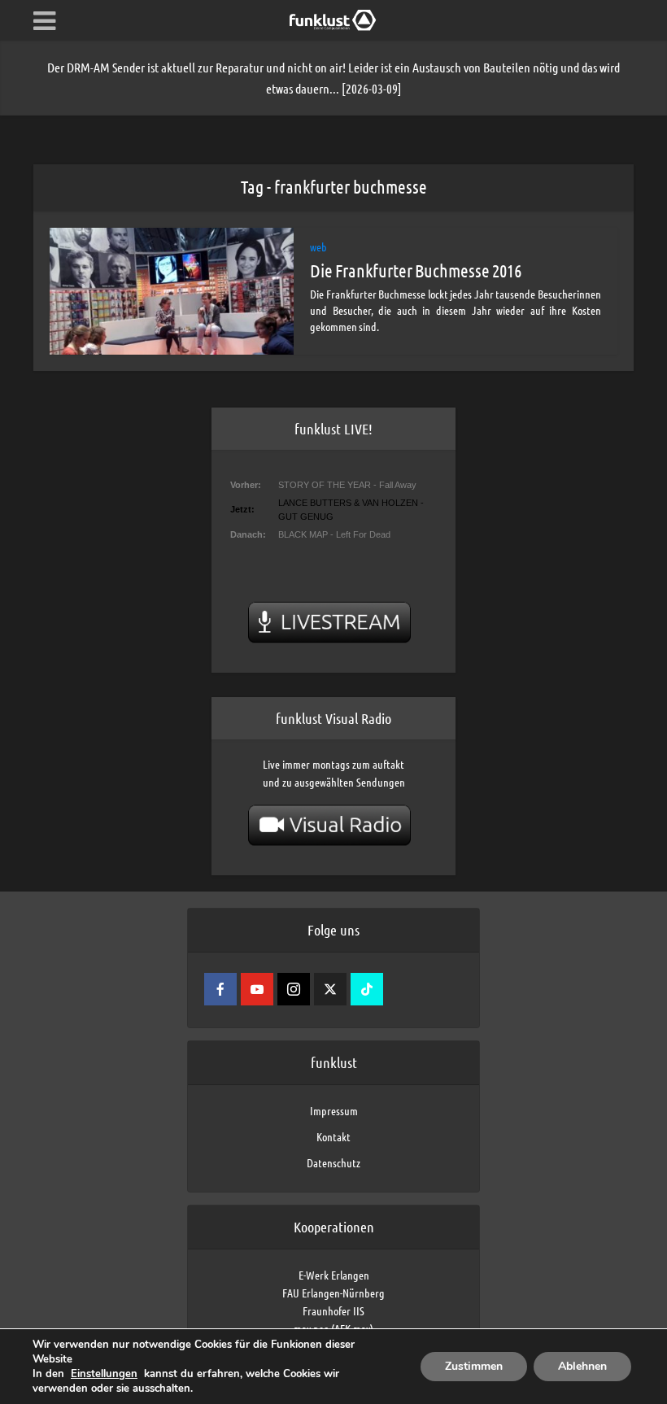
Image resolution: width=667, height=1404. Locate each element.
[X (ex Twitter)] (330, 989)
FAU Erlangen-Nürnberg (333, 1292)
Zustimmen (474, 1366)
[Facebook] (220, 989)
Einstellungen (104, 1374)
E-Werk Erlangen (334, 1274)
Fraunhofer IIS (333, 1310)
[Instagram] (293, 989)
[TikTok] (367, 989)
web (318, 246)
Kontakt (333, 1136)
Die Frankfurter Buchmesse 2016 (415, 270)
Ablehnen (582, 1366)
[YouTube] (257, 989)
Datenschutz (333, 1162)
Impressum (334, 1110)
